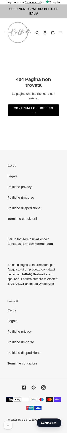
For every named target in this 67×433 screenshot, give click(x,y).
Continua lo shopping (33, 108)
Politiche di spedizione (24, 208)
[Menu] (61, 32)
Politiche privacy (19, 187)
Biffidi (21, 420)
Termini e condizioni (22, 219)
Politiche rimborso (20, 197)
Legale (12, 176)
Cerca (11, 166)
